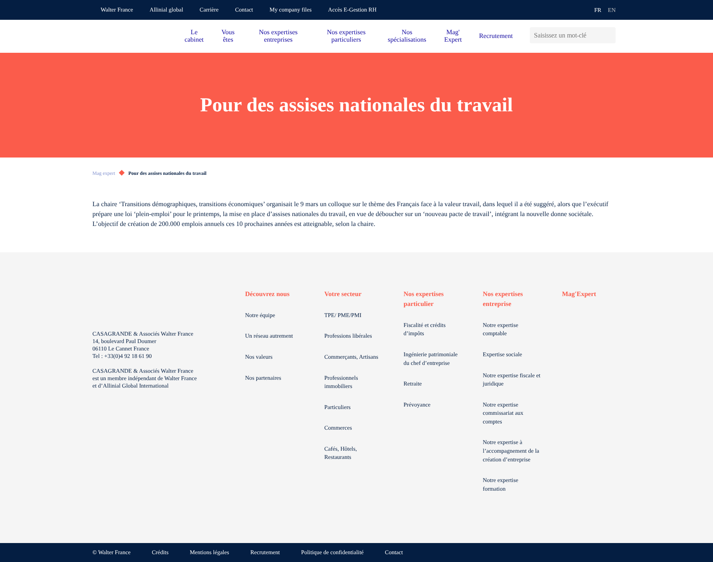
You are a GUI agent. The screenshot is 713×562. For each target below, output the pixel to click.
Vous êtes (228, 36)
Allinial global (166, 10)
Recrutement (496, 36)
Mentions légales (209, 553)
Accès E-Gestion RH (352, 10)
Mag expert (103, 173)
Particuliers (337, 407)
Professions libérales (348, 336)
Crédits (160, 553)
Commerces (338, 428)
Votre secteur (342, 294)
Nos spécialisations (407, 36)
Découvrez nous (267, 294)
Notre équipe (260, 316)
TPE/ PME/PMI (342, 316)
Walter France (117, 10)
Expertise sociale (502, 355)
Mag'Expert (579, 294)
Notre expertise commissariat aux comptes (503, 413)
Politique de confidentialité (332, 553)
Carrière (209, 10)
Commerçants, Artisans (351, 357)
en (612, 10)
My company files (290, 10)
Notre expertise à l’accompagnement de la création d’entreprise (511, 451)
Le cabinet (193, 36)
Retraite (413, 384)
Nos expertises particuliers (346, 36)
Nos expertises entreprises (278, 36)
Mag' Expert (453, 36)
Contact (244, 10)
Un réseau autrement (269, 336)
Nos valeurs (259, 357)
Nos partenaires (263, 378)
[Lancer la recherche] (609, 35)
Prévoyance (417, 405)
